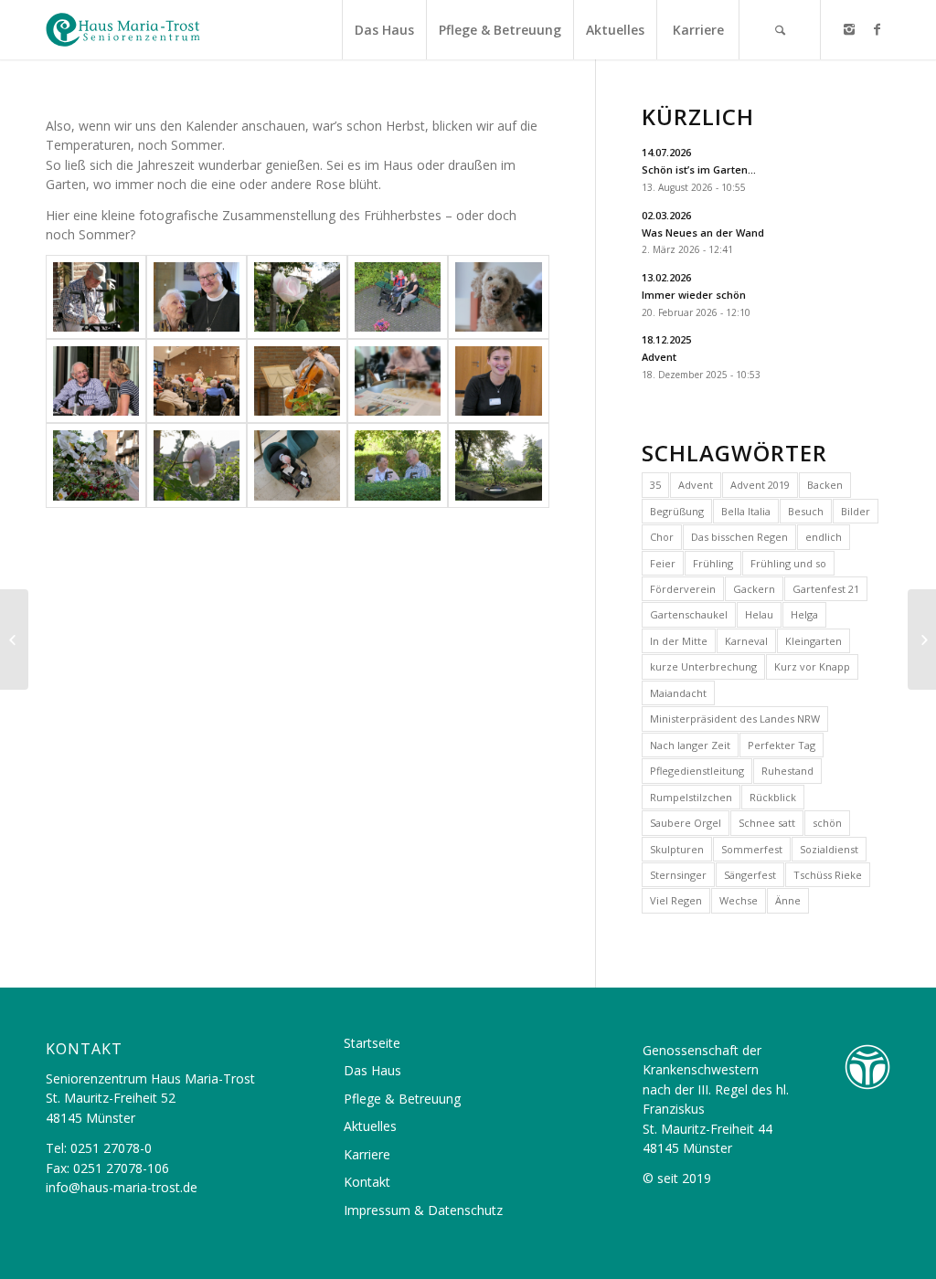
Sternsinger (678, 875)
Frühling (713, 563)
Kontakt (367, 1181)
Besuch (806, 511)
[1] (96, 297)
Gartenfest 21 (825, 589)
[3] (297, 297)
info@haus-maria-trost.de (121, 1187)
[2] (196, 297)
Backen (825, 485)
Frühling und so (788, 563)
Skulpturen (677, 849)
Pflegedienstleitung (697, 770)
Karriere (367, 1154)
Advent (695, 485)
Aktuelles (370, 1126)
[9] (397, 381)
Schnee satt (767, 823)
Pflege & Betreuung (402, 1098)
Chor (662, 537)
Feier (662, 563)
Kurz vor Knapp (812, 666)
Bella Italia (746, 511)
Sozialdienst (829, 849)
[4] (397, 297)
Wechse (738, 900)
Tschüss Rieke (827, 875)
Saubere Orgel (685, 823)
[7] (196, 381)
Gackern (754, 589)
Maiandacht (678, 693)
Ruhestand (787, 770)
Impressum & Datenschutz (423, 1210)
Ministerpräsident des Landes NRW (735, 718)
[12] (196, 465)
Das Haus (372, 1070)
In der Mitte (678, 641)
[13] (297, 465)
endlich (823, 537)
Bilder (855, 511)
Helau (759, 614)
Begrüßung (677, 511)
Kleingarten (813, 641)
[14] (397, 465)
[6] (96, 381)
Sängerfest (750, 875)
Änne (788, 900)
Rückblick (773, 797)
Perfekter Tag (781, 745)
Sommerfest (751, 849)
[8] (297, 381)
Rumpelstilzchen (691, 797)
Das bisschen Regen (739, 537)
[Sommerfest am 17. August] (14, 639)
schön (827, 823)
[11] (96, 465)
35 (655, 485)
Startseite (372, 1043)
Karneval (746, 641)
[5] (498, 297)
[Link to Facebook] (876, 29)
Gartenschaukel (689, 614)
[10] (498, 381)
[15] (498, 465)
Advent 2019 (760, 485)
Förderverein (683, 589)
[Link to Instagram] (849, 29)
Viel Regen (676, 900)
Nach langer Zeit (690, 745)
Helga (804, 614)
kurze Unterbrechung (703, 666)
